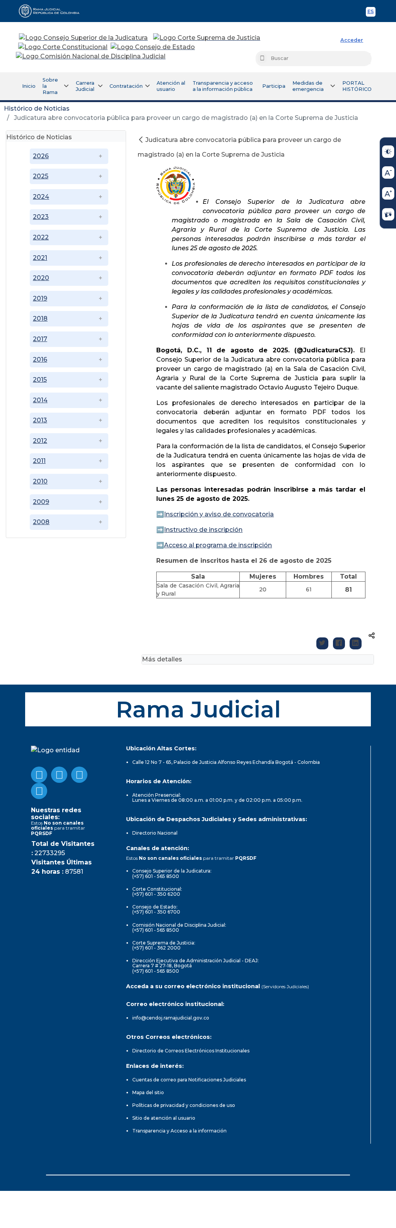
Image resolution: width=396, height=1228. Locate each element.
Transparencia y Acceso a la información (179, 1131)
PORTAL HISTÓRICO (357, 86)
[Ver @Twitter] (79, 775)
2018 (40, 318)
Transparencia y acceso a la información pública (223, 86)
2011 (39, 461)
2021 (40, 257)
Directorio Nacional (155, 833)
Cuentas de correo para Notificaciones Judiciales (189, 1080)
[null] (141, 139)
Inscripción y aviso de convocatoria (219, 514)
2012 (40, 440)
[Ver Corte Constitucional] (63, 47)
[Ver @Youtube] (59, 775)
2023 (41, 216)
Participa (273, 86)
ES (371, 13)
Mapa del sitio (148, 1092)
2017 (40, 339)
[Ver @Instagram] (39, 791)
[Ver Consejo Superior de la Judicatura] (83, 38)
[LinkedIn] (356, 643)
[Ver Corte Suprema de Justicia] (207, 38)
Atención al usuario (171, 86)
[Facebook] (339, 643)
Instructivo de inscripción (203, 529)
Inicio (29, 86)
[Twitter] (322, 643)
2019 (40, 298)
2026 (41, 156)
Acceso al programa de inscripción (218, 545)
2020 (41, 278)
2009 (41, 502)
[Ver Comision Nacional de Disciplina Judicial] (91, 56)
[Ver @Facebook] (39, 775)
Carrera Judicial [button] (85, 86)
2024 (41, 196)
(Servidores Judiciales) (285, 986)
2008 (41, 522)
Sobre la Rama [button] (50, 86)
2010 (40, 481)
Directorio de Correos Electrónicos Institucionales (190, 1051)
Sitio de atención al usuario (163, 1118)
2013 (40, 420)
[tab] (66, 136)
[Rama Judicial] (52, 10)
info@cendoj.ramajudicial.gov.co (170, 1018)
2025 (40, 176)
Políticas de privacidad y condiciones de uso (183, 1105)
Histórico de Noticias (37, 108)
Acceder (351, 40)
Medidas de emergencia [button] (308, 86)
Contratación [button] (126, 86)
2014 (40, 400)
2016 (40, 359)
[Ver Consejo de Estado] (153, 47)
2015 (40, 379)
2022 (41, 237)
